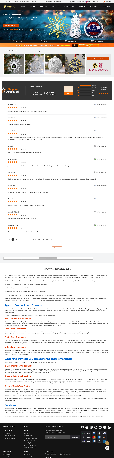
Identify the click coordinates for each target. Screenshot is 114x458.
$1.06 (40, 19)
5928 (45, 244)
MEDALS (55, 7)
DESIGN (82, 7)
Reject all (78, 451)
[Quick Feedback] (107, 448)
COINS (32, 7)
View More (57, 253)
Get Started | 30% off (11, 28)
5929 (49, 244)
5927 (40, 244)
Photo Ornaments (48, 264)
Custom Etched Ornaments (30, 264)
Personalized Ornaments (66, 264)
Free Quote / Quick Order (98, 62)
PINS (23, 7)
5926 (35, 244)
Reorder (108, 2)
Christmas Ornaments (12, 264)
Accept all (78, 447)
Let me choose (30, 453)
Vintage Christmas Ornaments (83, 264)
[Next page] (54, 243)
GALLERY (93, 7)
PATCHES (43, 7)
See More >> (82, 53)
